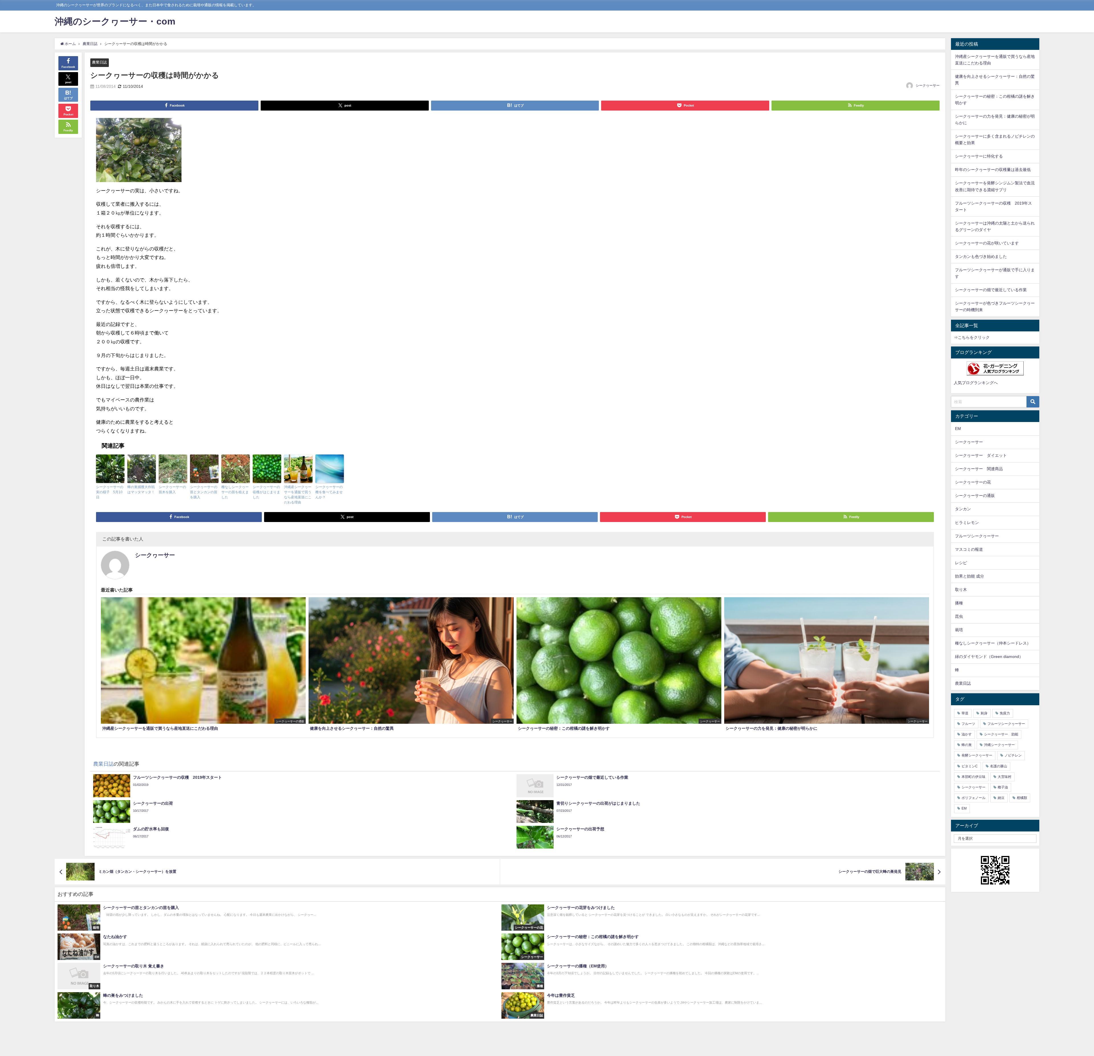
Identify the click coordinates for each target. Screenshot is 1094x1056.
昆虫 (959, 616)
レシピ (961, 563)
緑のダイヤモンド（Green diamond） (989, 657)
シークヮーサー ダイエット (981, 455)
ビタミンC (970, 766)
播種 (959, 603)
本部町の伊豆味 (973, 776)
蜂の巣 (967, 745)
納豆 (1001, 798)
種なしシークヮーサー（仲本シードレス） (993, 643)
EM (958, 429)
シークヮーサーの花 (973, 482)
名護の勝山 (998, 766)
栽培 (959, 630)
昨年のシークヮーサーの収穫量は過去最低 (993, 170)
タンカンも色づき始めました (981, 256)
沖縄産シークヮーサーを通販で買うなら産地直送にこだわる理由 (297, 494)
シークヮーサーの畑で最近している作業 (991, 290)
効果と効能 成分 (969, 576)
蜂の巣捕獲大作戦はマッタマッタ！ (141, 489)
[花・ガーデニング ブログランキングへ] (995, 368)
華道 (965, 713)
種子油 (1003, 787)
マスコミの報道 (969, 549)
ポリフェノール (973, 798)
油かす (967, 734)
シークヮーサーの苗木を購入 (172, 489)
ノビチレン (1013, 755)
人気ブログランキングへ (976, 383)
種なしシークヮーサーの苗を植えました (235, 492)
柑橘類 (1022, 798)
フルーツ (968, 723)
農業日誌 (99, 62)
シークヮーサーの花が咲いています (987, 243)
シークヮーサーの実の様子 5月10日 (109, 492)
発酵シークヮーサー (977, 755)
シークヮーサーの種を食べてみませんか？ (329, 492)
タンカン (963, 509)
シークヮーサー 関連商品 (979, 469)
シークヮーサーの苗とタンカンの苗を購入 (203, 492)
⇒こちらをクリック (972, 337)
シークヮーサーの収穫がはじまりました (266, 492)
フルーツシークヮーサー (977, 536)
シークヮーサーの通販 (975, 496)
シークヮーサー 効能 (1001, 734)
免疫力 (1005, 713)
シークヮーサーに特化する (979, 156)
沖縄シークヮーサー (999, 745)
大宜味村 (1004, 776)
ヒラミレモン (967, 523)
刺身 (984, 713)
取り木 (961, 590)
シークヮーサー (928, 85)
